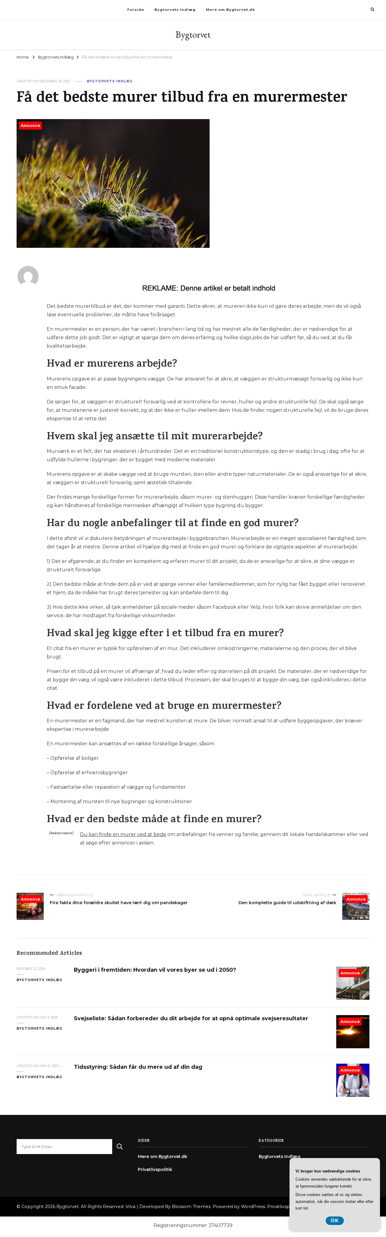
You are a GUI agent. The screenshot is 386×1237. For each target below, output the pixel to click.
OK (335, 1220)
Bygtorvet (193, 34)
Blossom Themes (191, 1206)
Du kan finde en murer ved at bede (123, 834)
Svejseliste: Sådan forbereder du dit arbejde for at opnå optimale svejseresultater (191, 1018)
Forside (135, 10)
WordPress (253, 1206)
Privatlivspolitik (155, 1169)
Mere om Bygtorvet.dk (230, 10)
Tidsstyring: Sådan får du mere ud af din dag (138, 1067)
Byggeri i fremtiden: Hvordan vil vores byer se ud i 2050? (155, 970)
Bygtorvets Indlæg (175, 10)
